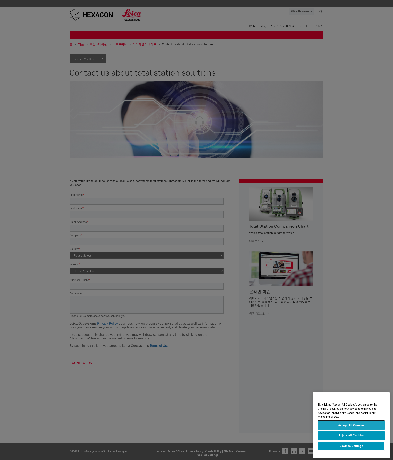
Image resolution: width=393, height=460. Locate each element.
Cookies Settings (351, 446)
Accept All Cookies (351, 425)
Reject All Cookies (351, 435)
